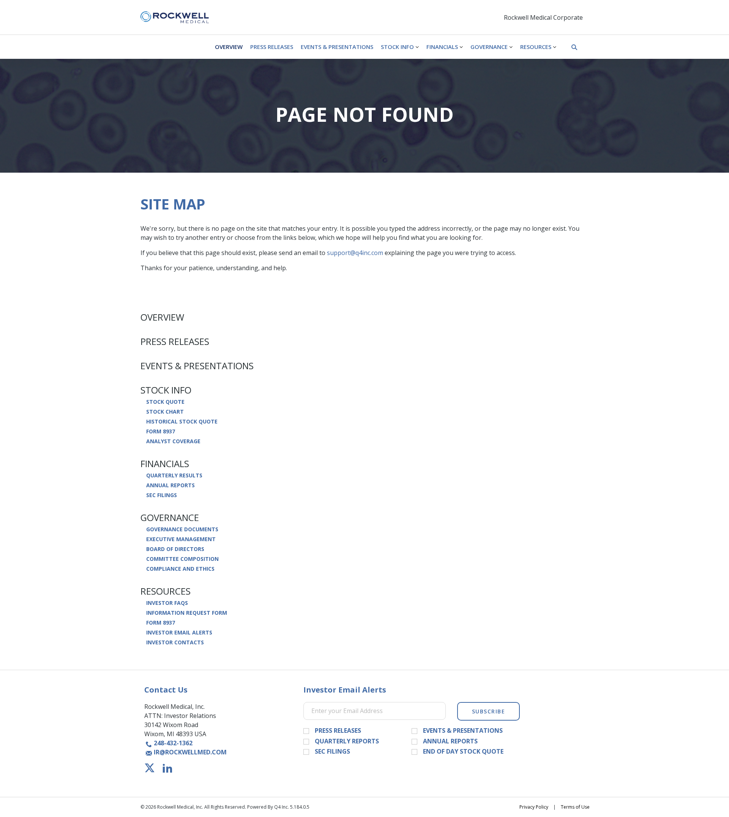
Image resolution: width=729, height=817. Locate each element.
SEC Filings (161, 495)
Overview (162, 317)
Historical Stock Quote (182, 421)
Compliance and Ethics (180, 568)
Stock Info (165, 390)
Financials (164, 463)
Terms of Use (575, 807)
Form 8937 (160, 431)
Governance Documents (182, 529)
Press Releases (174, 341)
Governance (169, 517)
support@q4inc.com (355, 253)
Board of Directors (175, 549)
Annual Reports (170, 485)
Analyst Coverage (173, 441)
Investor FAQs (167, 603)
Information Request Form (186, 613)
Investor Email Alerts (179, 632)
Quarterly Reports (347, 741)
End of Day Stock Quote (463, 751)
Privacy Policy (533, 807)
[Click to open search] (574, 48)
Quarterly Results (174, 475)
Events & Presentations (197, 365)
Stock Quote (165, 402)
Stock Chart (165, 411)
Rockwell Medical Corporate (543, 17)
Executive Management (181, 539)
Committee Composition (182, 559)
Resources (165, 591)
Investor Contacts (175, 642)
